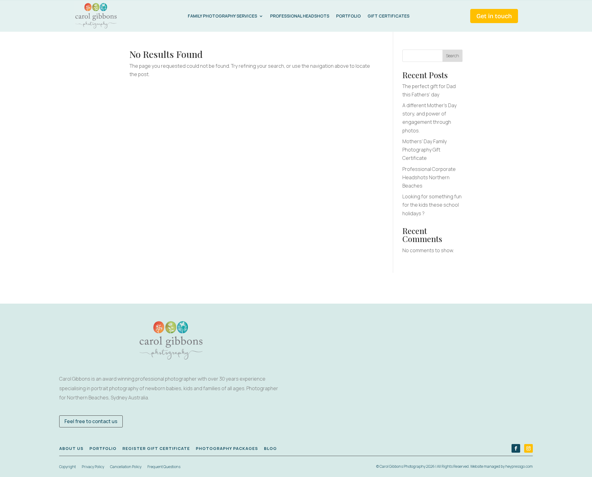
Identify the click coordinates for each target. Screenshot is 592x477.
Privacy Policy (93, 466)
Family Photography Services (222, 16)
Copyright (67, 466)
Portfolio (348, 16)
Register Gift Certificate (156, 448)
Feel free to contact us (90, 421)
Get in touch (494, 16)
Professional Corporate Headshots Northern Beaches (429, 177)
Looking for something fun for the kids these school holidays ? (432, 204)
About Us (71, 448)
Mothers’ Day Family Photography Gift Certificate (424, 149)
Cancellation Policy (126, 466)
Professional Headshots (299, 16)
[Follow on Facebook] (516, 448)
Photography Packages (227, 448)
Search (452, 56)
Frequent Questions (163, 466)
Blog (270, 448)
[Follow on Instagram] (528, 448)
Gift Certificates (388, 16)
